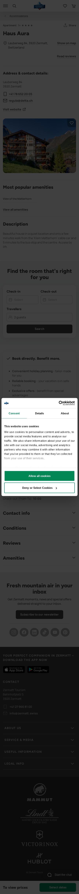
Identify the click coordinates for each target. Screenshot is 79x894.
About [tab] (65, 413)
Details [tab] (39, 413)
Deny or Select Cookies (37, 487)
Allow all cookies (39, 475)
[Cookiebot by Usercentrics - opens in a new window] (59, 403)
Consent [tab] (14, 413)
